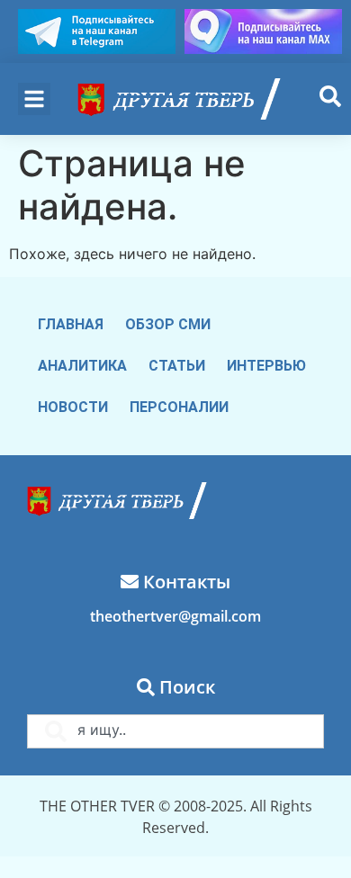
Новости (73, 407)
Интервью (266, 365)
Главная (71, 324)
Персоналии (179, 407)
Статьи (176, 365)
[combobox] (175, 731)
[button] (34, 99)
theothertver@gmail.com (175, 616)
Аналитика (82, 365)
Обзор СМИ (168, 324)
